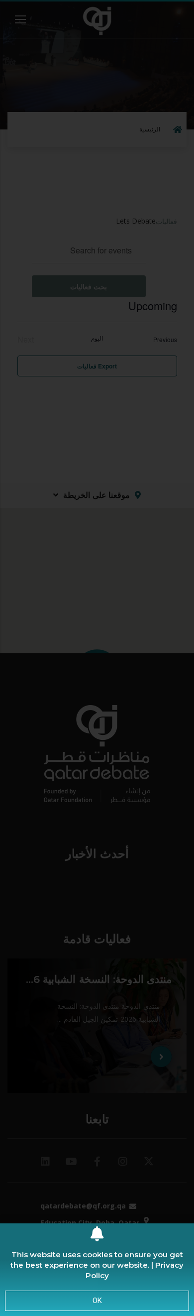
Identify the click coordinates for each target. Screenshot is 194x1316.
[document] (97, 658)
